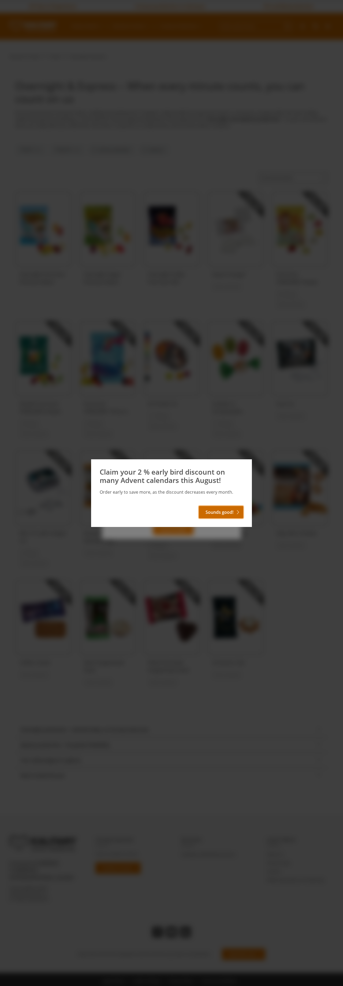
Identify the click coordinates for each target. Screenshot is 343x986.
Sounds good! (219, 512)
